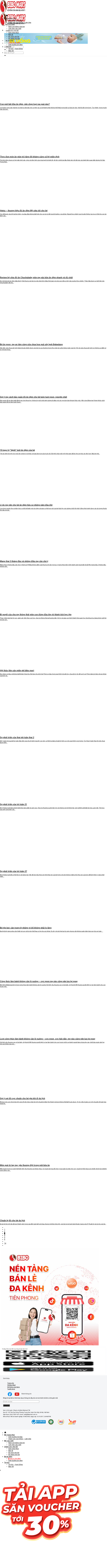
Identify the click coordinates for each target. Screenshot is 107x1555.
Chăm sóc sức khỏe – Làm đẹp (19, 23)
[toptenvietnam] (51, 1425)
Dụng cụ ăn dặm (14, 43)
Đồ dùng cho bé (14, 39)
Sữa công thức (13, 33)
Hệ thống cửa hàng (13, 1387)
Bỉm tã (10, 35)
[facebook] (9, 1396)
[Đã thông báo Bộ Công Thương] (38, 1425)
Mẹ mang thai (11, 18)
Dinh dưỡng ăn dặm (15, 45)
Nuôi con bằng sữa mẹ (16, 27)
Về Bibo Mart (11, 1385)
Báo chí (11, 51)
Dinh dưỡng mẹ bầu (15, 21)
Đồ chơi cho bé (13, 37)
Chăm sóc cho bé (12, 30)
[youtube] (16, 1396)
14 (5, 1243)
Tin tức (8, 47)
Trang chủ (10, 1383)
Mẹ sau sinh (10, 24)
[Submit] (5, 49)
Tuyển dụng (11, 1389)
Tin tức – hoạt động (15, 49)
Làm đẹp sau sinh (14, 29)
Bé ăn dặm (9, 40)
